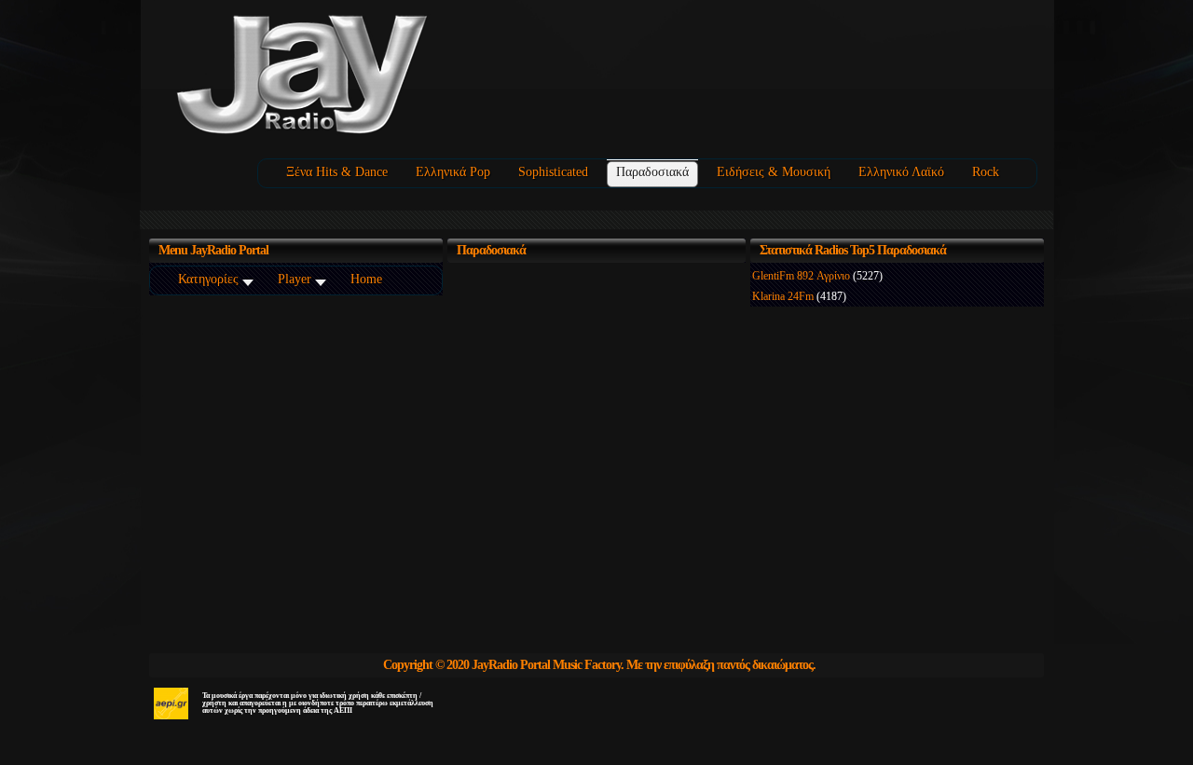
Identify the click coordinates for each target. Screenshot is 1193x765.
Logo (363, 76)
